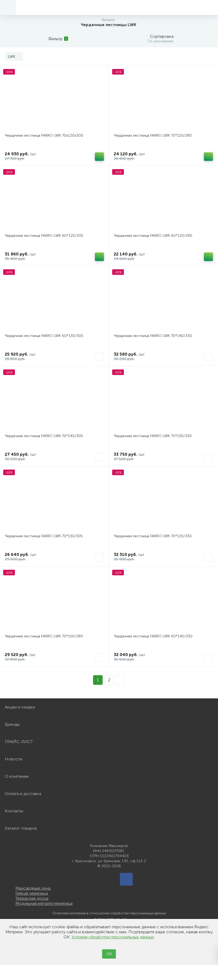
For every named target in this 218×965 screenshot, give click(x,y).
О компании (17, 776)
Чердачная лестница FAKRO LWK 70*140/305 (44, 436)
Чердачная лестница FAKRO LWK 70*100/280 (44, 636)
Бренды (12, 724)
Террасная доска (31, 898)
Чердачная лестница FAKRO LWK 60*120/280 (153, 235)
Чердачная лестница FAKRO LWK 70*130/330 (153, 436)
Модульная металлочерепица (44, 903)
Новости (13, 759)
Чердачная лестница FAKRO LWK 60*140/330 (153, 636)
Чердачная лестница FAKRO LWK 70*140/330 (153, 335)
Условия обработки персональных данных (113, 936)
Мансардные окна (33, 888)
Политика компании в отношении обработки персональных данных (109, 913)
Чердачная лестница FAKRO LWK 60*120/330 (44, 235)
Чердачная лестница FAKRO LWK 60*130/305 (44, 335)
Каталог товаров (21, 828)
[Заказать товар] (99, 357)
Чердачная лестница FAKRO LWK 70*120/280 (153, 135)
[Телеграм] (126, 879)
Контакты (14, 810)
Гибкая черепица (31, 893)
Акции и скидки (20, 707)
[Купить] (99, 156)
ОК (109, 954)
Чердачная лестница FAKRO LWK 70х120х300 (44, 135)
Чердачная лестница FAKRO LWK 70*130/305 (44, 536)
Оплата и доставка (23, 793)
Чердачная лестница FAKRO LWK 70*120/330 (153, 536)
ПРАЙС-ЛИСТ (19, 741)
